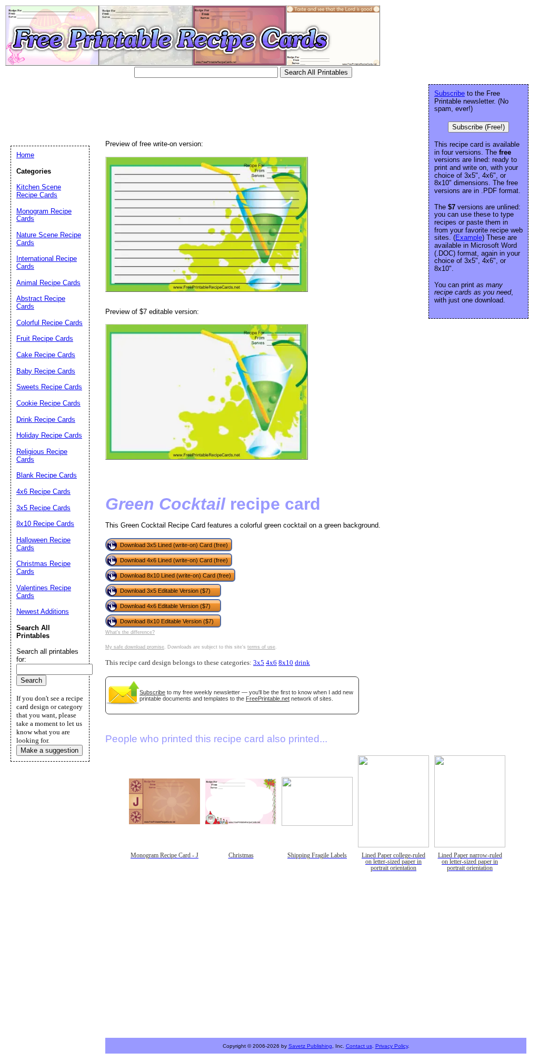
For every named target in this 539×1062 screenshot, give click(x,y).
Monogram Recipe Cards (44, 215)
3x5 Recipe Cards (43, 508)
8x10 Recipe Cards (45, 524)
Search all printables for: (47, 655)
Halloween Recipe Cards (43, 544)
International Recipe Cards (46, 262)
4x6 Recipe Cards (43, 491)
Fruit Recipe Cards (44, 338)
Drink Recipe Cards (45, 419)
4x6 (271, 662)
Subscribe (152, 692)
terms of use (261, 647)
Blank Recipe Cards (46, 475)
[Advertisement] (202, 108)
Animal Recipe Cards (48, 283)
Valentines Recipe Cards (43, 592)
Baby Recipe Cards (45, 371)
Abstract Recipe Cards (40, 302)
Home (25, 155)
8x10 (285, 662)
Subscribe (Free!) (478, 127)
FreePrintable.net (268, 698)
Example (468, 237)
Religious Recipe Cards (41, 455)
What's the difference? (130, 632)
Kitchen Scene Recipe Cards (38, 191)
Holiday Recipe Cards (49, 435)
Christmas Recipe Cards (43, 567)
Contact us (359, 1046)
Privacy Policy (391, 1046)
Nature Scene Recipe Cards (48, 239)
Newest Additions (42, 611)
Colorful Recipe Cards (49, 323)
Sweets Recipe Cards (49, 387)
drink (302, 662)
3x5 (258, 662)
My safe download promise (134, 647)
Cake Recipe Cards (45, 355)
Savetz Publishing (310, 1046)
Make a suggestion (49, 750)
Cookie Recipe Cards (48, 403)
